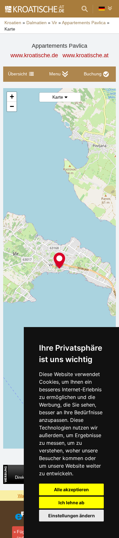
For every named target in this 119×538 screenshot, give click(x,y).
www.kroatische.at (86, 55)
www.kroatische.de (34, 55)
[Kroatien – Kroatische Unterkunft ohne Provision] (34, 8)
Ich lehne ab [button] (71, 502)
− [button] (12, 106)
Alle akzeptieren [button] (71, 489)
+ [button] (12, 97)
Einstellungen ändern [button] (71, 515)
